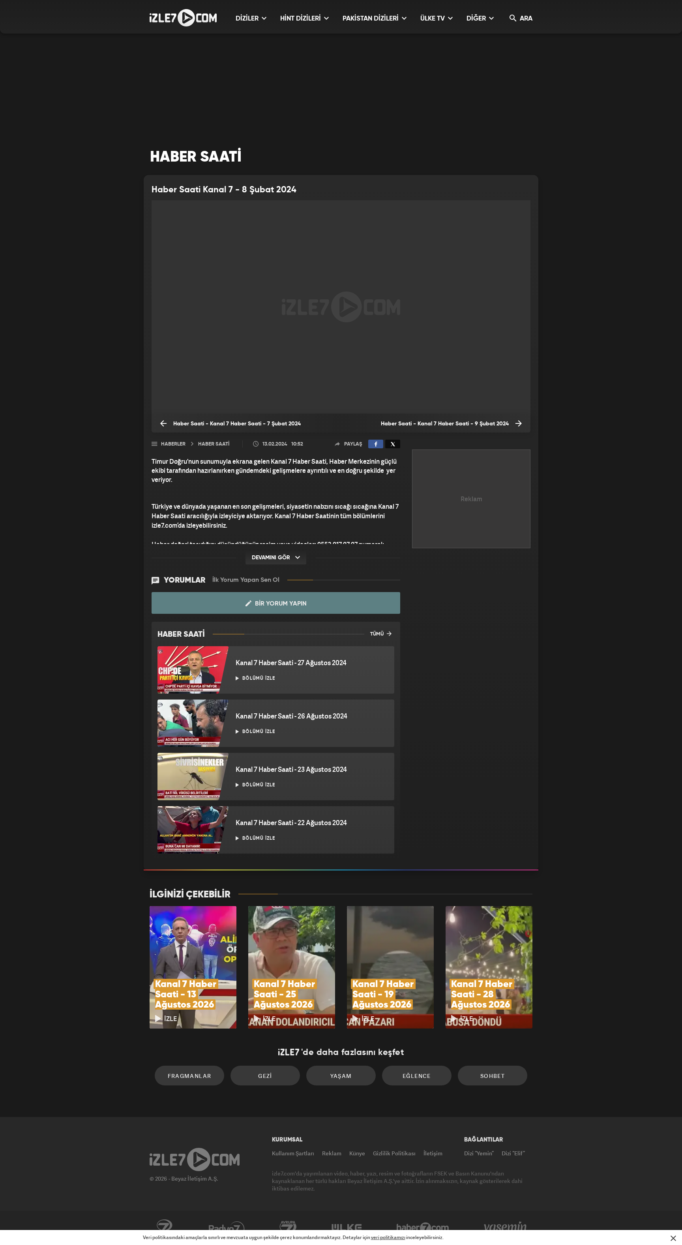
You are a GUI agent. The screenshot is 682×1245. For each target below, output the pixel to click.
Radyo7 (227, 1228)
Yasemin (506, 1228)
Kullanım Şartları (293, 1153)
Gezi (265, 1076)
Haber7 (423, 1228)
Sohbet (492, 1076)
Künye (357, 1153)
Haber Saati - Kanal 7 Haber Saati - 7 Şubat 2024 (236, 424)
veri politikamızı (388, 1237)
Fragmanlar (190, 1076)
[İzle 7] (183, 17)
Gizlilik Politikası (394, 1153)
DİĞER (477, 18)
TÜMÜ (377, 634)
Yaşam (341, 1076)
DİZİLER (248, 18)
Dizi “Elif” (513, 1153)
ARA (525, 18)
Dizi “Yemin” (479, 1153)
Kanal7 (164, 1228)
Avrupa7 (288, 1228)
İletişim (432, 1153)
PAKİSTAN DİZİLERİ (371, 18)
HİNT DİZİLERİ (301, 18)
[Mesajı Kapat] (673, 1238)
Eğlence (417, 1076)
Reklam (331, 1153)
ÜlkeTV (347, 1228)
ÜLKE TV (433, 18)
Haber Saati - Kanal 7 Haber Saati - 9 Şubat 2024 (445, 424)
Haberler (173, 444)
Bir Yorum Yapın (280, 604)
